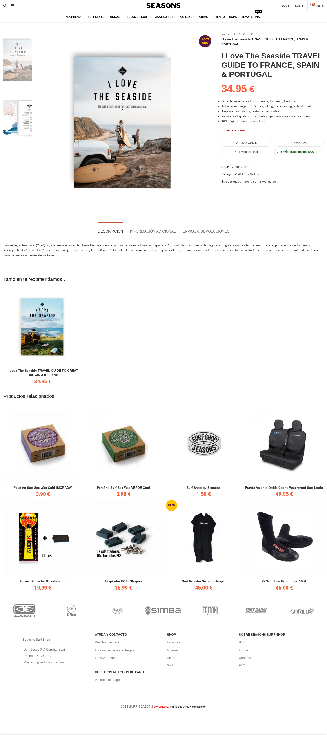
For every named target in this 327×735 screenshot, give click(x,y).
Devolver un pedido (108, 642)
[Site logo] (163, 5)
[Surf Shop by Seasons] (203, 444)
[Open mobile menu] (12, 5)
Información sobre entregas (114, 650)
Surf (170, 665)
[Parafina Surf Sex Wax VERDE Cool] (123, 444)
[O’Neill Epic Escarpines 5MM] (284, 537)
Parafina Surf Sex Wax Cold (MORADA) (42, 487)
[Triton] (210, 610)
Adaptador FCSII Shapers (123, 581)
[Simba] (163, 610)
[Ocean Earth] (25, 610)
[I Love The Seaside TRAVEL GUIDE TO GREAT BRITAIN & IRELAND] (42, 326)
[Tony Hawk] (256, 610)
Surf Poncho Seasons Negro (203, 581)
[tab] (110, 229)
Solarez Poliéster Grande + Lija (42, 581)
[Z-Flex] (71, 610)
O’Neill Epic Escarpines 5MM (284, 581)
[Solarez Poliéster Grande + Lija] (42, 537)
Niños (171, 658)
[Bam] (117, 610)
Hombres (173, 642)
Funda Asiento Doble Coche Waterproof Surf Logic (284, 487)
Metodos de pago (107, 680)
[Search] (5, 5)
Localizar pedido (106, 658)
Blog (242, 642)
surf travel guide (264, 181)
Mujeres (172, 650)
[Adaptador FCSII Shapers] (123, 537)
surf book (244, 181)
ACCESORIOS (243, 34)
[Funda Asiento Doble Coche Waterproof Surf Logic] (284, 444)
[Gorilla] (302, 610)
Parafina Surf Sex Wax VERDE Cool (123, 487)
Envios (243, 650)
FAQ (242, 665)
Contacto (245, 658)
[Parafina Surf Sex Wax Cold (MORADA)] (42, 444)
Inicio (225, 34)
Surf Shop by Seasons (204, 487)
